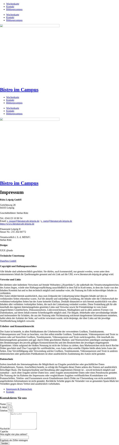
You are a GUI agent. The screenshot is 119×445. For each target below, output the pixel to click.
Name (3, 404)
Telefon (4, 410)
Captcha (4, 431)
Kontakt (10, 6)
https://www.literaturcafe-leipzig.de (17, 223)
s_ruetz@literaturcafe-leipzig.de (56, 221)
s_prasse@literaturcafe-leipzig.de (23, 221)
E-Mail (3, 407)
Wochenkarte (12, 3)
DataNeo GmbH (8, 261)
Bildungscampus (14, 9)
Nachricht (5, 428)
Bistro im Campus (19, 89)
